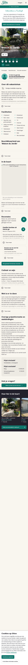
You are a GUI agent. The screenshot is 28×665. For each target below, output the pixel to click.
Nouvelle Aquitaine (21, 70)
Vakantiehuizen (12, 70)
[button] (14, 179)
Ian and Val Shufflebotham (17, 76)
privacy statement (11, 652)
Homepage (4, 70)
